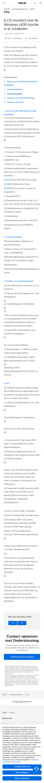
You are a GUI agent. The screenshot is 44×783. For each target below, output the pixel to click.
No (22, 623)
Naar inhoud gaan (1, 7)
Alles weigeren (22, 772)
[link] (22, 3)
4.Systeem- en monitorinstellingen (19, 281)
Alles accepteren (22, 778)
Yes (12, 623)
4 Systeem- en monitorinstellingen (19, 98)
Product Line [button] (7, 718)
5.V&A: (7, 383)
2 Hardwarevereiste (13, 89)
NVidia (9, 188)
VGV (32, 9)
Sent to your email (15, 38)
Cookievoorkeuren (22, 766)
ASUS (7, 9)
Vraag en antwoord (15, 102)
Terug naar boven (20, 701)
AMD (9, 184)
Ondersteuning (20, 9)
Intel (8, 180)
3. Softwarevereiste (12, 237)
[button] (3, 3)
